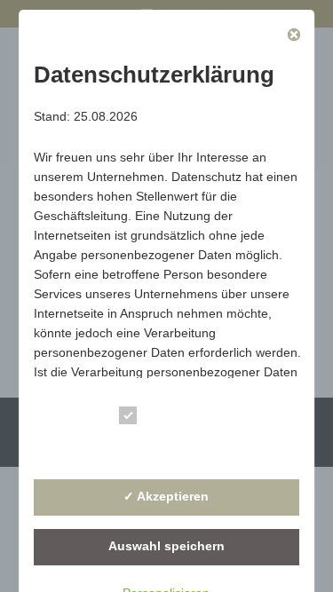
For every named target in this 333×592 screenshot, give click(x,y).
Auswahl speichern (166, 546)
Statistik (173, 447)
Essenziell (180, 418)
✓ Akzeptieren (167, 496)
